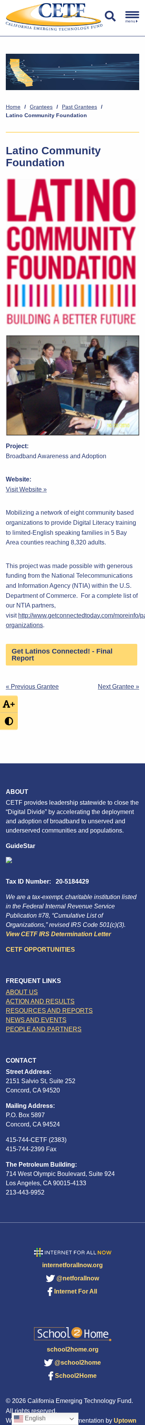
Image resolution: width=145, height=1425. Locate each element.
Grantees (41, 107)
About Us (22, 992)
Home (13, 107)
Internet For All (75, 1291)
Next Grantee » (118, 686)
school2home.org (73, 1349)
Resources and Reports (49, 1010)
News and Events (36, 1020)
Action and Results (40, 1001)
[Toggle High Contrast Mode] (8, 721)
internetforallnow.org (72, 1265)
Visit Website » (26, 489)
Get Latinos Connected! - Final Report (62, 654)
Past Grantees (79, 107)
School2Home (76, 1375)
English (34, 1418)
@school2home (78, 1362)
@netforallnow (77, 1278)
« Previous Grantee (32, 686)
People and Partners (44, 1029)
